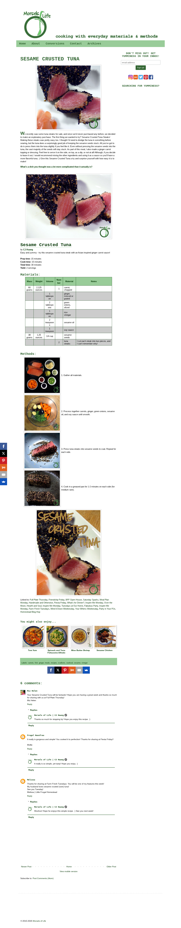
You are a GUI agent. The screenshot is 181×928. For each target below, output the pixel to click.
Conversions (55, 43)
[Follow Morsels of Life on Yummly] (135, 79)
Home (22, 43)
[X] (58, 670)
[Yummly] (72, 670)
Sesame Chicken (105, 650)
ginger (41, 663)
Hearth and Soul (34, 606)
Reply (29, 704)
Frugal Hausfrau (35, 735)
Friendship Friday (56, 599)
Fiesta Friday (60, 602)
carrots (31, 663)
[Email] (79, 670)
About (36, 43)
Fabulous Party (91, 606)
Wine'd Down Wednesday (62, 609)
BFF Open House (74, 599)
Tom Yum (32, 650)
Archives (94, 43)
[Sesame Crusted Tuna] (68, 97)
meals (47, 663)
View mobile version (68, 871)
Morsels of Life (39, 921)
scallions (61, 663)
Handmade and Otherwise (41, 602)
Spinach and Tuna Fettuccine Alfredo (56, 651)
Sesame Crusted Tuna (45, 244)
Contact (76, 43)
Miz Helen (32, 691)
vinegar (85, 663)
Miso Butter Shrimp (80, 650)
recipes (54, 663)
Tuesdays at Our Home (72, 606)
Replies (33, 710)
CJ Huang (28, 249)
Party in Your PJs (107, 609)
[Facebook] (50, 670)
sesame (77, 663)
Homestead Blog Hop (30, 612)
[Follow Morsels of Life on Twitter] (140, 79)
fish (36, 663)
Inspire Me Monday (94, 602)
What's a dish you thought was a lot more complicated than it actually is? (56, 166)
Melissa (31, 780)
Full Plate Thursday (39, 599)
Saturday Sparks (91, 599)
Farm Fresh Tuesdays (39, 609)
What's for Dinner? (75, 602)
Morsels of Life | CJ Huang (49, 715)
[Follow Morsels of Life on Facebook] (151, 79)
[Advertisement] (142, 109)
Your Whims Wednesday (86, 609)
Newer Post (26, 866)
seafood (69, 663)
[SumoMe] (86, 670)
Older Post (111, 866)
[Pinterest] (65, 670)
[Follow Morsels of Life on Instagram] (130, 79)
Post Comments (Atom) (43, 878)
